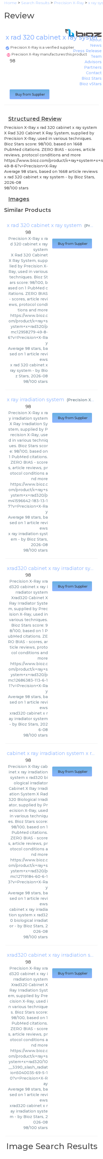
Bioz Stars (92, 78)
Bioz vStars (90, 83)
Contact (94, 72)
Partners (93, 67)
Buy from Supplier (29, 94)
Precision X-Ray (84, 399)
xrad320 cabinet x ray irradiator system (55, 568)
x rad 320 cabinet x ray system (44, 225)
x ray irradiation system (35, 400)
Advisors (93, 61)
